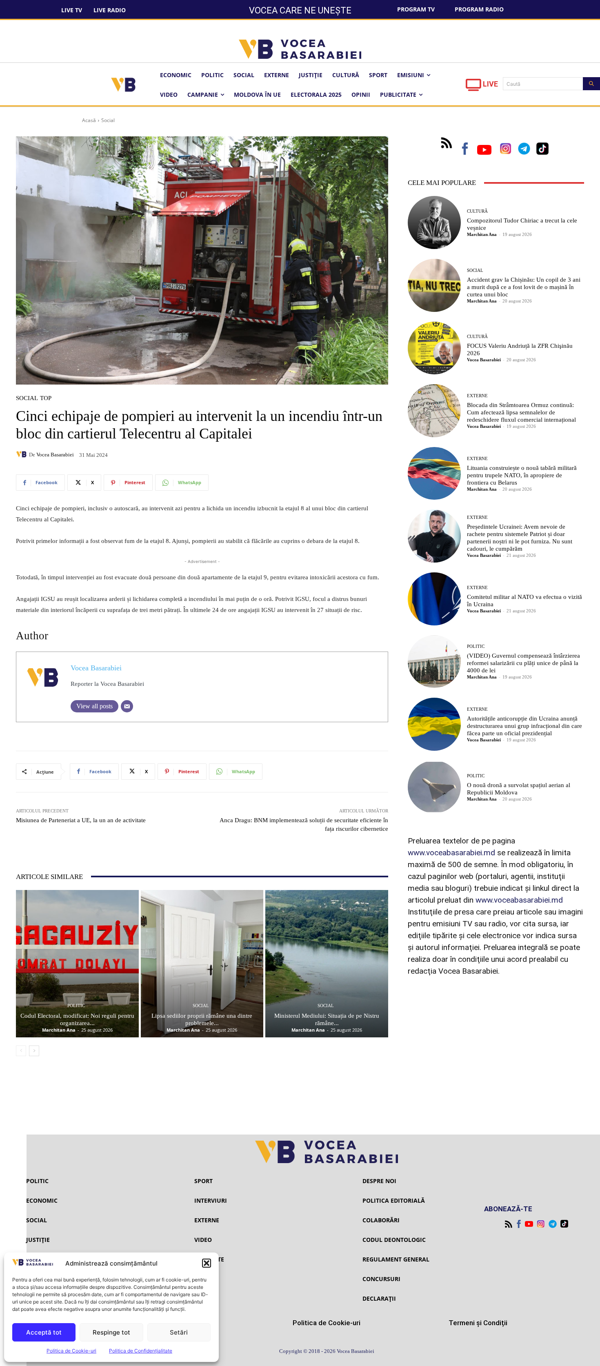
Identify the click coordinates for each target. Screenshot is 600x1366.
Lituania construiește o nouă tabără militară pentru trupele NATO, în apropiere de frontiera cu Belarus (522, 475)
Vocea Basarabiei (55, 454)
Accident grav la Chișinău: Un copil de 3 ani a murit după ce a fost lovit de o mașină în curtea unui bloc (523, 287)
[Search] (591, 83)
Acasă (89, 120)
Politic (76, 1005)
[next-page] (34, 1051)
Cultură (477, 211)
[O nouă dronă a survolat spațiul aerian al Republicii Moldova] (434, 787)
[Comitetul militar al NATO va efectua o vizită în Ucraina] (434, 598)
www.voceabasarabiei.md (451, 852)
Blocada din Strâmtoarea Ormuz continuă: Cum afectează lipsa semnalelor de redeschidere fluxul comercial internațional (521, 412)
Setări (179, 1332)
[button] (206, 1263)
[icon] (473, 87)
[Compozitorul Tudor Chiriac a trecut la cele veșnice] (434, 222)
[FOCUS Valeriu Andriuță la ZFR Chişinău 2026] (434, 348)
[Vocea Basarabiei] (22, 454)
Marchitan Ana (59, 1030)
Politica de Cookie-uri (71, 1351)
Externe (477, 396)
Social (108, 120)
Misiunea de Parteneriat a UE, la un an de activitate (81, 820)
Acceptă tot (44, 1332)
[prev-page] (21, 1051)
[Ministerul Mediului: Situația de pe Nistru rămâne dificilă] (326, 963)
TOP (45, 398)
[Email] (127, 706)
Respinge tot (111, 1332)
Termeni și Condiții (478, 1323)
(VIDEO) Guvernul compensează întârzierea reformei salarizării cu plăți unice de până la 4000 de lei (523, 663)
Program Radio (479, 9)
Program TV (416, 9)
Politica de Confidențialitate (140, 1351)
